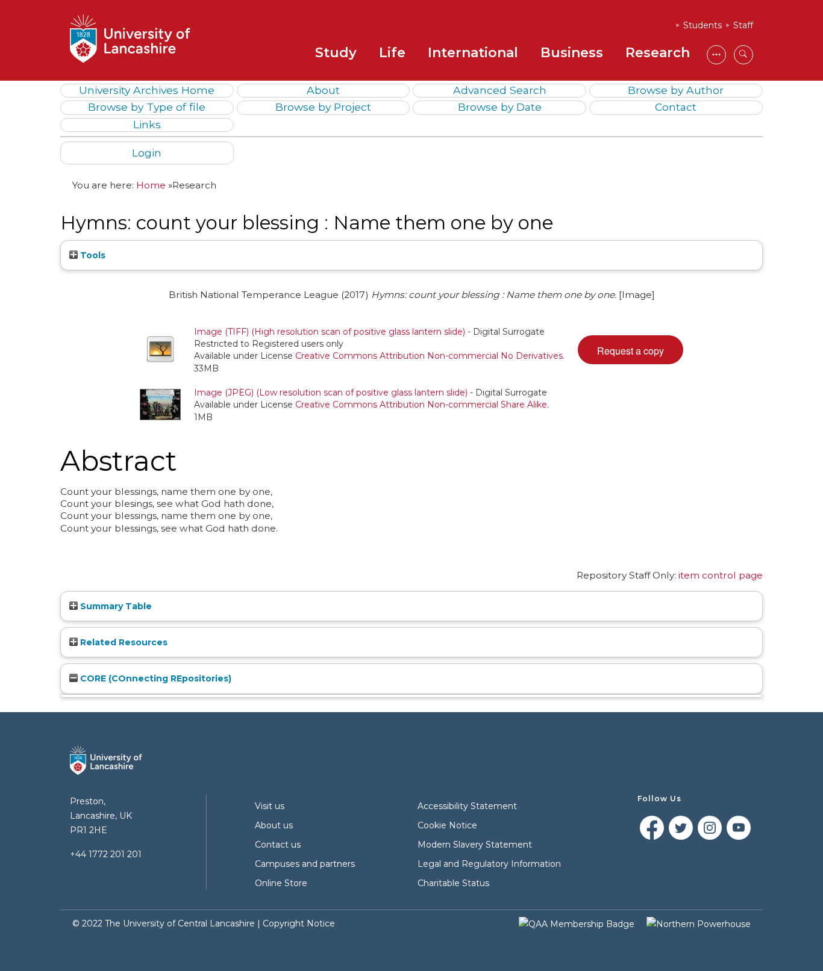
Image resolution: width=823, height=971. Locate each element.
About (323, 90)
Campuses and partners (305, 863)
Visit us (269, 806)
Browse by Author (676, 90)
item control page (720, 575)
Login (146, 152)
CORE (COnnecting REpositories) (154, 678)
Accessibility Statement (467, 806)
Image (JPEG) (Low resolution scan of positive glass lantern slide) (331, 392)
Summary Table (115, 606)
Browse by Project (323, 107)
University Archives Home (146, 90)
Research (657, 53)
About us (274, 825)
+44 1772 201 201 (106, 854)
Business (571, 53)
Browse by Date (500, 107)
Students (702, 25)
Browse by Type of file (146, 107)
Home (151, 185)
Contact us (278, 844)
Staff (743, 25)
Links (147, 124)
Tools (91, 255)
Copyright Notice (299, 923)
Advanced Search (499, 90)
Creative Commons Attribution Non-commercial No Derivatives (429, 355)
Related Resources (122, 642)
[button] (630, 349)
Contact (675, 107)
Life (392, 53)
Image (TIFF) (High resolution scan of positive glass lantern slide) (329, 331)
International (473, 53)
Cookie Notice (447, 825)
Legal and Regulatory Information (489, 863)
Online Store (281, 883)
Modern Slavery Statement (475, 844)
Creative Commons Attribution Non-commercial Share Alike (421, 404)
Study (336, 53)
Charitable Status (453, 883)
